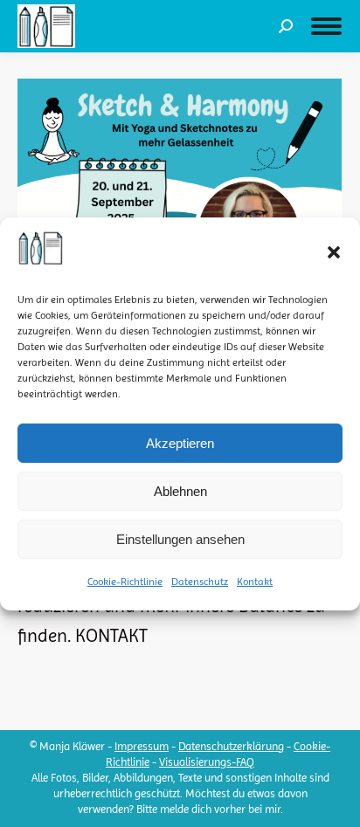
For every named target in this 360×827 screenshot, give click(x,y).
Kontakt (255, 581)
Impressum (141, 746)
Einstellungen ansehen (180, 539)
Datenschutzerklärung (231, 746)
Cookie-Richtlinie (125, 581)
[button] (334, 252)
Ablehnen (180, 491)
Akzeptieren (180, 443)
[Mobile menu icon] (326, 26)
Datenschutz (199, 581)
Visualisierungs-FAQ (206, 761)
